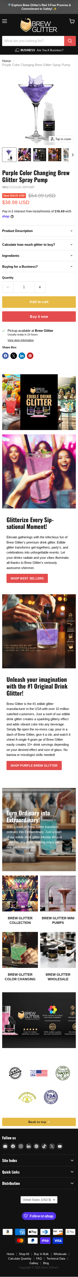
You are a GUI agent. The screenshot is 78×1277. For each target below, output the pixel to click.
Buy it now (39, 316)
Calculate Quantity (19, 1258)
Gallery (33, 1263)
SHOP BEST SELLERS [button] (27, 578)
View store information (21, 340)
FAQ (39, 1258)
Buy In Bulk (41, 1254)
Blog (46, 1263)
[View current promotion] (39, 7)
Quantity (7, 277)
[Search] (70, 41)
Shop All (24, 1254)
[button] (72, 21)
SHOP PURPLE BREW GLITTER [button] (34, 765)
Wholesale (60, 1254)
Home (6, 61)
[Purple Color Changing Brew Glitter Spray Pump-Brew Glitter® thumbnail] (9, 155)
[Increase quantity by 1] (40, 287)
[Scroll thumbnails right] (71, 155)
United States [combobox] (37, 1199)
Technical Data (56, 1258)
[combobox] (33, 41)
